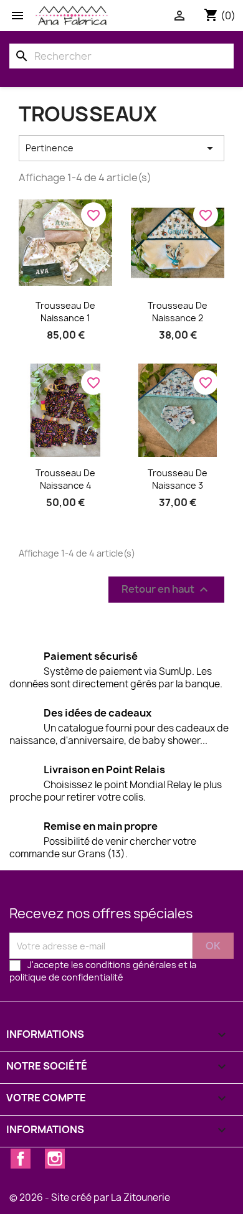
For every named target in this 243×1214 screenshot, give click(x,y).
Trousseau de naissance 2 (177, 311)
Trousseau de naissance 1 (65, 311)
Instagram (55, 1159)
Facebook (21, 1159)
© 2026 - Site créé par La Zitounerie (89, 1197)
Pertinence (121, 148)
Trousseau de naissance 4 (65, 479)
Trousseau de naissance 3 (177, 479)
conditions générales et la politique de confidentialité (102, 971)
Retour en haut (166, 590)
